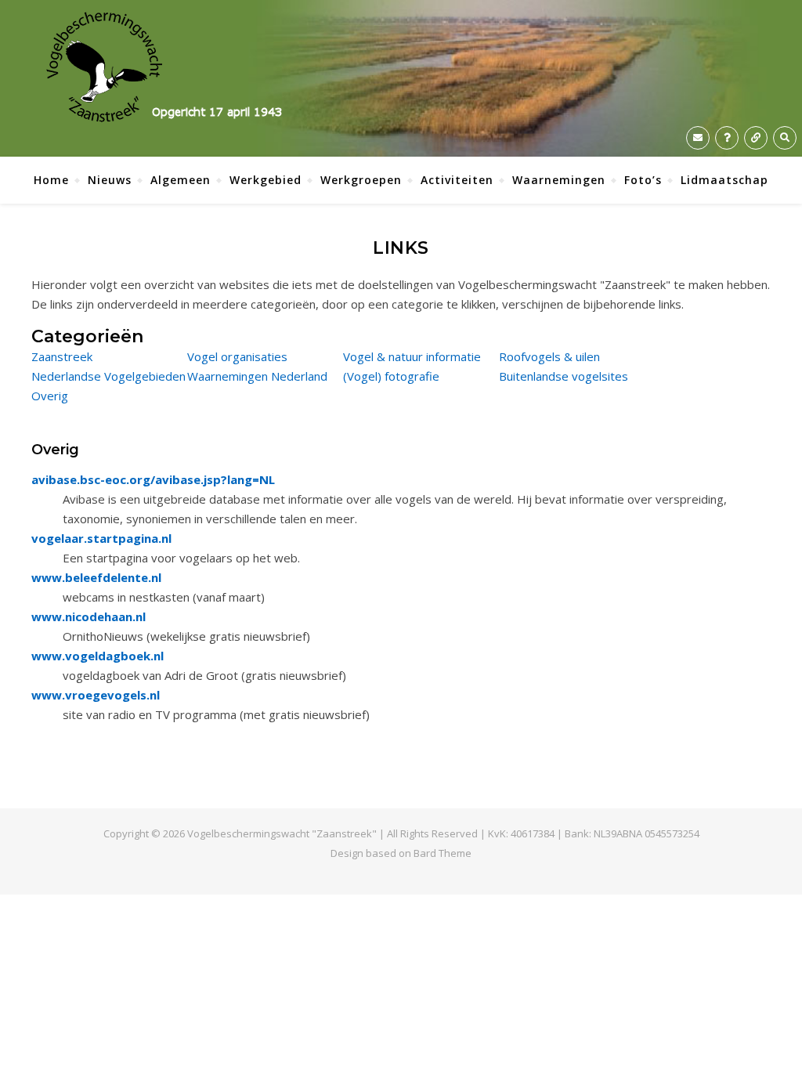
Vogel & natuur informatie (412, 356)
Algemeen (180, 179)
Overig (49, 395)
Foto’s (643, 179)
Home (51, 179)
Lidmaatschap (724, 179)
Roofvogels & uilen (549, 356)
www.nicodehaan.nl (88, 616)
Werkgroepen (361, 179)
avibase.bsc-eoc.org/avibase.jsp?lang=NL (153, 479)
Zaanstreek (61, 356)
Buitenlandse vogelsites (563, 376)
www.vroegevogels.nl (95, 695)
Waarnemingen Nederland (257, 376)
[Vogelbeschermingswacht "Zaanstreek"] (164, 67)
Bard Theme (442, 853)
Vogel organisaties (237, 356)
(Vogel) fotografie (391, 376)
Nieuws (110, 179)
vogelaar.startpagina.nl (101, 538)
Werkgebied (265, 179)
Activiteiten (457, 179)
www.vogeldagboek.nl (97, 655)
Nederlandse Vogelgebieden (108, 376)
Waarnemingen (558, 179)
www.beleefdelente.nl (96, 577)
